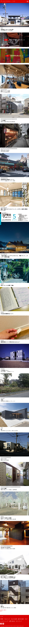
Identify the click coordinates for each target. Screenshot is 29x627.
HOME (1, 619)
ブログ (26, 619)
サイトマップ (19, 621)
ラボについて (7, 619)
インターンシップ (4, 621)
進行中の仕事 (21, 619)
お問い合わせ (12, 621)
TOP (2, 616)
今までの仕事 (14, 619)
